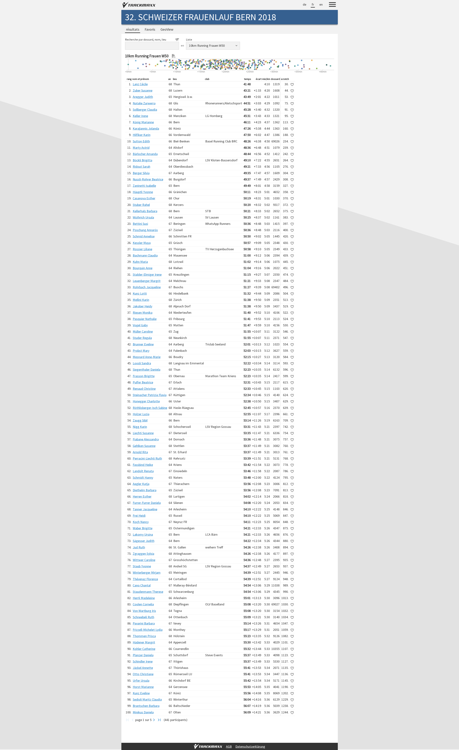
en (321, 4)
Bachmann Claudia (145, 255)
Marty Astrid (141, 147)
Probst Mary (141, 350)
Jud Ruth (139, 547)
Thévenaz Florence (145, 579)
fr (313, 4)
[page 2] (154, 720)
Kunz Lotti (140, 293)
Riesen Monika (142, 312)
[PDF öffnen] (174, 56)
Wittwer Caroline (144, 560)
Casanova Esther (144, 198)
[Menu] (332, 5)
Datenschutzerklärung (250, 746)
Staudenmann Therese (148, 592)
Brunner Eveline (143, 344)
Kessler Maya (142, 243)
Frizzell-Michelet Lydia (147, 630)
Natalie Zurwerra (144, 103)
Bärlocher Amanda (145, 154)
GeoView (167, 29)
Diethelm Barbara (144, 490)
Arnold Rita (140, 452)
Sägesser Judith (143, 541)
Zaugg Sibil (140, 420)
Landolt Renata (143, 471)
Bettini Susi (140, 224)
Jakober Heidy (142, 306)
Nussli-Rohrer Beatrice (148, 179)
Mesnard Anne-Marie (147, 357)
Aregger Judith (143, 97)
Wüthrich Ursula (143, 217)
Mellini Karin (141, 300)
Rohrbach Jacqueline (147, 287)
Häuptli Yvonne (143, 192)
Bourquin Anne (142, 268)
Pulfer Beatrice (143, 382)
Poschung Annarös (145, 230)
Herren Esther (142, 496)
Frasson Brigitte (144, 376)
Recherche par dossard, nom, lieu (145, 39)
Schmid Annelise (144, 236)
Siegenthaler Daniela (146, 369)
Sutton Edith (141, 141)
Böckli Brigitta (142, 160)
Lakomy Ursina (143, 534)
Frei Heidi (139, 515)
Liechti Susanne (143, 433)
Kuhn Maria (140, 262)
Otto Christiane (143, 674)
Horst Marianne (143, 687)
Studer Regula (142, 338)
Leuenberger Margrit (147, 281)
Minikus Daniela (143, 712)
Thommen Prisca (144, 636)
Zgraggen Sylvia (143, 554)
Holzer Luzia (141, 414)
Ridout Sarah (141, 166)
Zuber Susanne (142, 90)
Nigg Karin (140, 427)
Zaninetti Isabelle (144, 186)
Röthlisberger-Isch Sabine (150, 408)
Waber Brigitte (142, 528)
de (304, 4)
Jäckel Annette (143, 668)
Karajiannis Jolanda (146, 128)
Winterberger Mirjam (147, 572)
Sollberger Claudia (145, 109)
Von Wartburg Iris (144, 611)
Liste (189, 39)
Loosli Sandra (142, 363)
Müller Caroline (143, 331)
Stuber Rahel (141, 205)
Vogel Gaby (140, 325)
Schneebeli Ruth (143, 617)
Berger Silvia (141, 173)
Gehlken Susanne (144, 446)
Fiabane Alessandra (146, 439)
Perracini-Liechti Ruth (147, 458)
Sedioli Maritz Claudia (147, 699)
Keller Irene (140, 116)
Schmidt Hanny (143, 477)
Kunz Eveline (141, 693)
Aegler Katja (141, 484)
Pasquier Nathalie (145, 319)
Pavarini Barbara (144, 623)
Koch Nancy (141, 522)
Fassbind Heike (143, 465)
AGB (229, 746)
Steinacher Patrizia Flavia (149, 395)
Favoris (150, 29)
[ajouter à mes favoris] (292, 84)
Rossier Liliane (142, 249)
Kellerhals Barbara (145, 211)
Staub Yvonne (142, 566)
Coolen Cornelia (143, 604)
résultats (132, 29)
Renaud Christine (144, 389)
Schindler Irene (143, 661)
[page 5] (159, 720)
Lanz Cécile (140, 84)
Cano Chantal (142, 585)
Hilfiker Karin (141, 135)
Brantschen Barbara (146, 706)
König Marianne (143, 122)
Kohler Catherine (144, 649)
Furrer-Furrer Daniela (147, 503)
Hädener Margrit (144, 642)
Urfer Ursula (141, 680)
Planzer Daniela (143, 655)
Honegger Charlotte (146, 401)
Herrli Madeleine (144, 598)
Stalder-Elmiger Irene (147, 274)
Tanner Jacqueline (145, 509)
